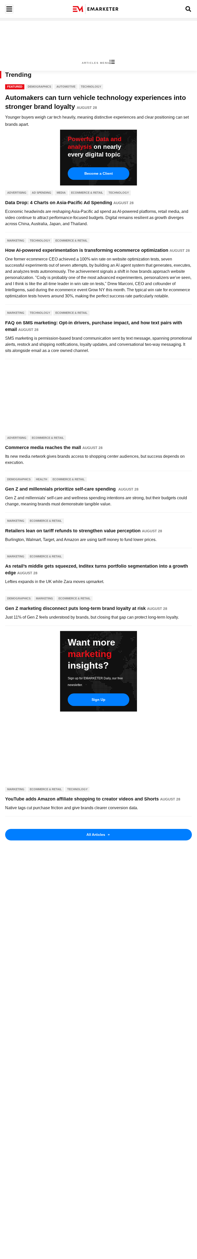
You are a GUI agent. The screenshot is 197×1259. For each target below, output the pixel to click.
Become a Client (98, 173)
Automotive (65, 86)
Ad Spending (41, 192)
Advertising (16, 192)
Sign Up (98, 700)
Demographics (39, 86)
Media (61, 192)
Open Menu (8, 9)
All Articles (98, 835)
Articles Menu (96, 62)
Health (41, 479)
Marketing (15, 240)
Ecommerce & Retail (87, 192)
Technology (91, 86)
